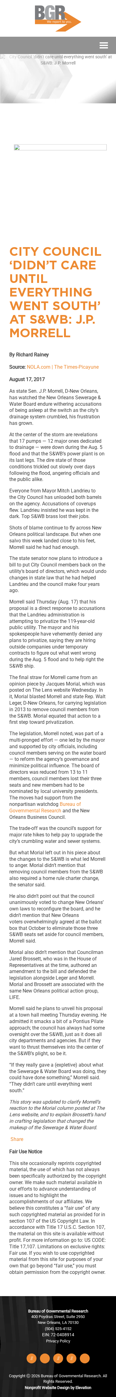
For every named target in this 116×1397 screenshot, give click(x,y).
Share (17, 1139)
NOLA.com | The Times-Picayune (63, 367)
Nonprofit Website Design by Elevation (58, 1387)
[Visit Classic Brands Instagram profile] (71, 1358)
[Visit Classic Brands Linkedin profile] (58, 1358)
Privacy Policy (58, 1341)
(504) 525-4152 (58, 1328)
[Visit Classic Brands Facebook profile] (32, 1358)
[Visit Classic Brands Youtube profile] (85, 1358)
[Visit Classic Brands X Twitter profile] (45, 1358)
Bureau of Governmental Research (45, 807)
